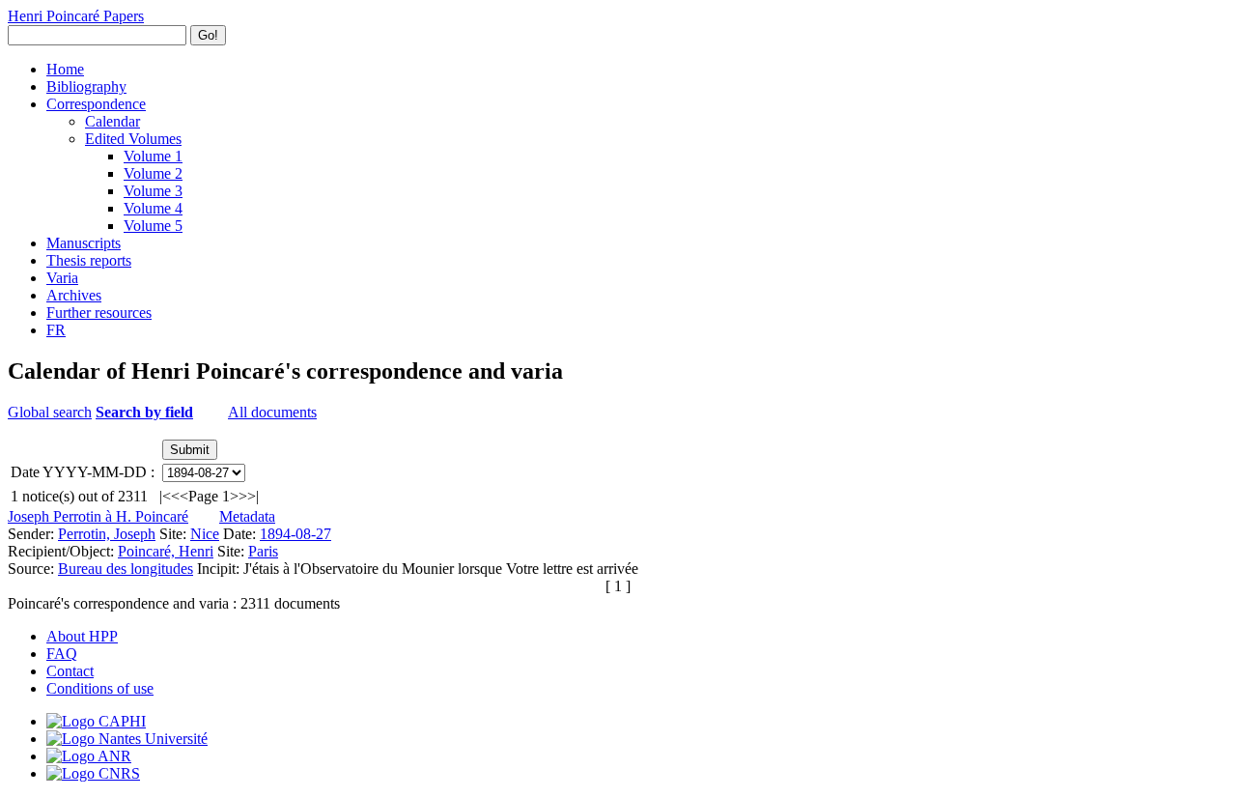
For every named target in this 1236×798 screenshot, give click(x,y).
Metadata (247, 516)
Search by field (144, 412)
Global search (50, 412)
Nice (204, 534)
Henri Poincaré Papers (76, 16)
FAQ (61, 653)
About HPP (82, 636)
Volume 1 (153, 156)
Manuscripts (83, 243)
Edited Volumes (133, 138)
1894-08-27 (295, 534)
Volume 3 (153, 191)
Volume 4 (153, 208)
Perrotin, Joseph (106, 534)
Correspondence (96, 104)
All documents (272, 412)
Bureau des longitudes (125, 568)
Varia (62, 278)
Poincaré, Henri (165, 551)
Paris (263, 551)
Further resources (99, 312)
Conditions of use (100, 688)
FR (56, 330)
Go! (208, 35)
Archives (73, 295)
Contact (70, 671)
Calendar (112, 121)
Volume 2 (153, 173)
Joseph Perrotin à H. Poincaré (98, 516)
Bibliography (86, 86)
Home (65, 69)
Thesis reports (88, 260)
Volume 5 (153, 225)
